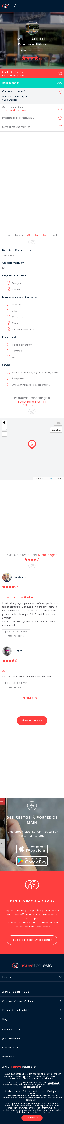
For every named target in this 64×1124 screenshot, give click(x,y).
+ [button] (4, 422)
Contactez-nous (10, 1047)
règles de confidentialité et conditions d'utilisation (35, 1111)
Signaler (16, 126)
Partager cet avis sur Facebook (17, 632)
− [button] (4, 427)
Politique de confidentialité (15, 1010)
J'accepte (32, 1118)
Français (6, 976)
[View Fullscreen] (4, 434)
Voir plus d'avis (30, 697)
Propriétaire (18, 117)
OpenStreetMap (48, 478)
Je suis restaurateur (12, 1038)
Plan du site (8, 1056)
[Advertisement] (32, 182)
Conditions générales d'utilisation (18, 1001)
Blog (4, 1019)
